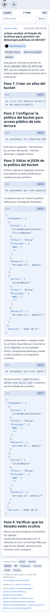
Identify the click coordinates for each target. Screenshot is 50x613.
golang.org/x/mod (36, 605)
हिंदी (15, 566)
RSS (44, 12)
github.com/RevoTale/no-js (14, 591)
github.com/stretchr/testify (15, 605)
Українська (25, 566)
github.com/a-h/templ (12, 595)
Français (16, 570)
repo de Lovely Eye (23, 584)
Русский (37, 566)
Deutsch (32, 561)
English (22, 561)
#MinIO (9, 57)
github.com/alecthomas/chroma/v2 (18, 598)
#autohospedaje (32, 52)
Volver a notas (10, 28)
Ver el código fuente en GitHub (16, 580)
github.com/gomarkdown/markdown (19, 601)
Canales (7, 12)
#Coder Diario (12, 52)
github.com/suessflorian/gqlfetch (17, 608)
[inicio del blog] (4, 4)
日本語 (7, 570)
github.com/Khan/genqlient (20, 588)
